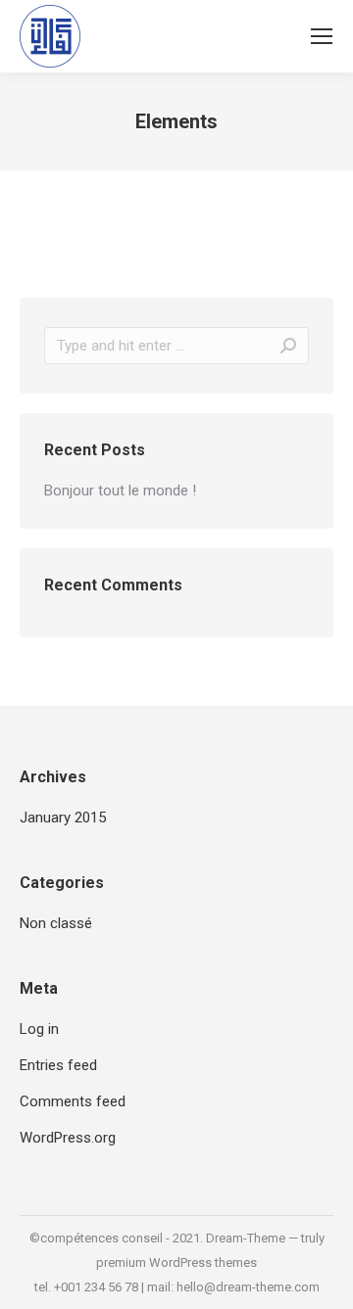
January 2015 (63, 817)
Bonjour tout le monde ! (120, 490)
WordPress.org (68, 1137)
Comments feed (73, 1101)
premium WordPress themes (176, 1262)
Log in (39, 1029)
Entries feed (58, 1065)
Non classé (56, 923)
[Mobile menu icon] (321, 36)
